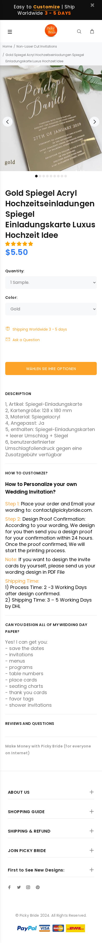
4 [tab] (47, 176)
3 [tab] (43, 176)
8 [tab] (62, 176)
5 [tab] (51, 176)
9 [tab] (65, 176)
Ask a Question (26, 339)
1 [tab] (36, 176)
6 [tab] (54, 176)
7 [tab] (58, 176)
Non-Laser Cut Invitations (36, 46)
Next (94, 122)
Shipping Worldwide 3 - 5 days (40, 329)
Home (7, 46)
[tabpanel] (51, 118)
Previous (8, 122)
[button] (19, 243)
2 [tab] (40, 176)
